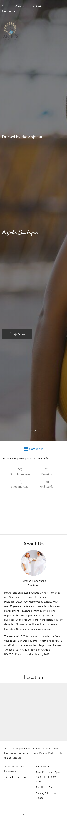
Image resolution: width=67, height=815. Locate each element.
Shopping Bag (20, 486)
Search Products (20, 474)
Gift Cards (46, 486)
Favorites (46, 474)
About (19, 6)
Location (36, 6)
